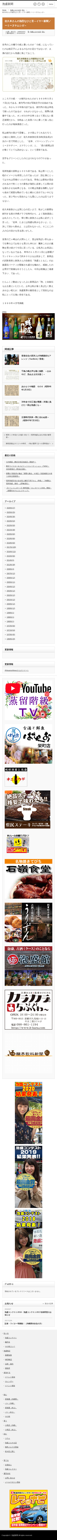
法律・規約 (9, 1364)
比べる (6, 1333)
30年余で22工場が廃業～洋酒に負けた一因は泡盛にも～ (36, 403)
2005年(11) (11, 582)
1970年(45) (11, 634)
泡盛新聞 (14, 1535)
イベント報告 (10, 1386)
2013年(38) (11, 565)
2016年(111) (11, 551)
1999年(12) (11, 608)
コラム (7, 1438)
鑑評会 (7, 1342)
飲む (5, 1395)
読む (23, 10)
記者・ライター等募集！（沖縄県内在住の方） (24, 1324)
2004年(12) (11, 586)
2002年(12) (11, 595)
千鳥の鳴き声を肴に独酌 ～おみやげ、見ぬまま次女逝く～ (36, 372)
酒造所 (7, 1368)
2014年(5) (10, 560)
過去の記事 (49, 1303)
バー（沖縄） (10, 1403)
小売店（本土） (11, 1430)
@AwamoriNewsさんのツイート (17, 670)
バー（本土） (10, 1412)
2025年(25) (11, 512)
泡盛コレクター (11, 1469)
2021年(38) (11, 530)
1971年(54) (11, 630)
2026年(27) (11, 508)
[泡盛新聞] (13, 4)
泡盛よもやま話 (15, 10)
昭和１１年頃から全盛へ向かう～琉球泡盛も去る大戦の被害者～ (28, 436)
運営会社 (7, 1473)
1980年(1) (10, 621)
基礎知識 (8, 1355)
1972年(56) (11, 626)
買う (5, 1421)
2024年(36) (11, 516)
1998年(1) (10, 613)
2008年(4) (10, 569)
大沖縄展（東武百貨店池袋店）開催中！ (21, 462)
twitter (39, 4)
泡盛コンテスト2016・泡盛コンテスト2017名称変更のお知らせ (28, 1313)
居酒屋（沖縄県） (11, 1399)
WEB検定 (8, 1359)
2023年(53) (11, 521)
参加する (7, 1373)
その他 (7, 1416)
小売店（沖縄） (11, 1425)
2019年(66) (11, 538)
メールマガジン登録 (12, 1482)
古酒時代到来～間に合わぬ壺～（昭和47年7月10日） (35, 419)
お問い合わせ (10, 1478)
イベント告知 (10, 1377)
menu (51, 4)
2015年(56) (11, 556)
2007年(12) (11, 573)
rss (35, 4)
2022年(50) (11, 525)
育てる (6, 1460)
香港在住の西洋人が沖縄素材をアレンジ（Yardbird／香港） (36, 357)
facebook (43, 4)
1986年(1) (10, 617)
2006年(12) (11, 578)
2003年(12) (11, 591)
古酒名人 (8, 1465)
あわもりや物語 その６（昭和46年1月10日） (36, 388)
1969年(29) (11, 639)
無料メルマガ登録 (11, 1447)
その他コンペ (10, 1346)
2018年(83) (11, 543)
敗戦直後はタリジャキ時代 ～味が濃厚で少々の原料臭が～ (28, 443)
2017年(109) (11, 547)
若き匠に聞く (10, 1451)
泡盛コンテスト (11, 1338)
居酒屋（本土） (11, 1408)
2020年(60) (11, 534)
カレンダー (9, 1381)
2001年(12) (11, 600)
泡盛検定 (7, 1351)
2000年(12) (11, 604)
